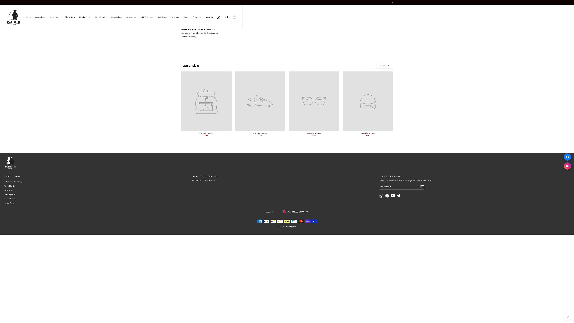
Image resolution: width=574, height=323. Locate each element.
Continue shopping (188, 37)
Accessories (131, 17)
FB (567, 157)
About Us (209, 17)
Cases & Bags (116, 17)
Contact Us (197, 17)
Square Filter (40, 17)
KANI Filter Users (146, 17)
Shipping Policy (9, 194)
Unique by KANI (100, 17)
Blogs (186, 17)
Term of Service (9, 186)
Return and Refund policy (13, 181)
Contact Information (11, 199)
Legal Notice (8, 190)
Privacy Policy (9, 203)
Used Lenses (162, 17)
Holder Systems (69, 17)
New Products (84, 17)
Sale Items (175, 17)
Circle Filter (53, 17)
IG (567, 165)
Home (28, 17)
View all (385, 65)
